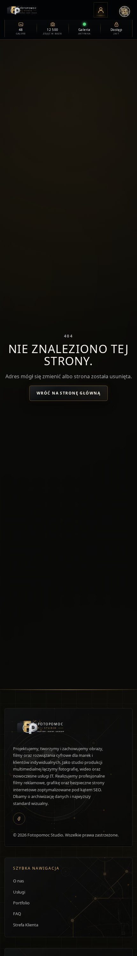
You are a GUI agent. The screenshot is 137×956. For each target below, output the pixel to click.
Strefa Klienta (25, 925)
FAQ (17, 913)
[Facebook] (19, 819)
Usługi (19, 892)
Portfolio (21, 903)
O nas (18, 881)
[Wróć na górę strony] (10, 948)
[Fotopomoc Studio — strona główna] (46, 10)
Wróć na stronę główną (68, 393)
